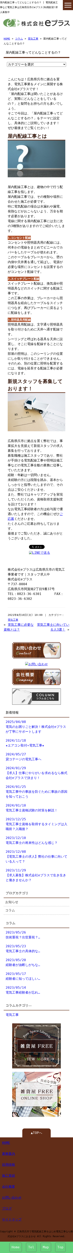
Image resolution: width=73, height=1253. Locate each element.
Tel (31, 1247)
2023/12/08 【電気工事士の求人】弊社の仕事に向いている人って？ (36, 856)
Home (16, 1247)
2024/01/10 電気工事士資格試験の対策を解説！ (32, 807)
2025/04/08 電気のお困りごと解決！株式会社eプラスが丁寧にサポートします (36, 727)
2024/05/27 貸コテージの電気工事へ (23, 756)
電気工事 (33, 38)
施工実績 (8, 1176)
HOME (7, 38)
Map (46, 1247)
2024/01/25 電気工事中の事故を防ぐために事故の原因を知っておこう (36, 791)
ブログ (7, 1208)
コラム (19, 38)
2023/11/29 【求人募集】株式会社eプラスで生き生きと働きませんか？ (36, 875)
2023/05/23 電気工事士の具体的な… (23, 948)
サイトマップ (11, 1219)
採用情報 (8, 1165)
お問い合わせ (11, 1197)
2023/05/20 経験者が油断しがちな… (23, 962)
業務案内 (8, 1154)
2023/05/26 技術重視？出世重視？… (23, 934)
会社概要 (8, 1186)
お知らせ (11, 902)
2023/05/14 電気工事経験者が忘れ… (23, 990)
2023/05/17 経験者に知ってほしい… (23, 976)
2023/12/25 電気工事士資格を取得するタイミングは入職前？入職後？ (36, 824)
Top (60, 1247)
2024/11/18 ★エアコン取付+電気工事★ (25, 743)
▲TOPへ (36, 1133)
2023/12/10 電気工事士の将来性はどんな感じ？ (32, 840)
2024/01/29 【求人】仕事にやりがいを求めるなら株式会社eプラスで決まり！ (36, 773)
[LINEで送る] (39, 553)
